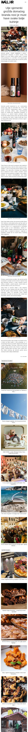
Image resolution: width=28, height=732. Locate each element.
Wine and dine (14, 25)
